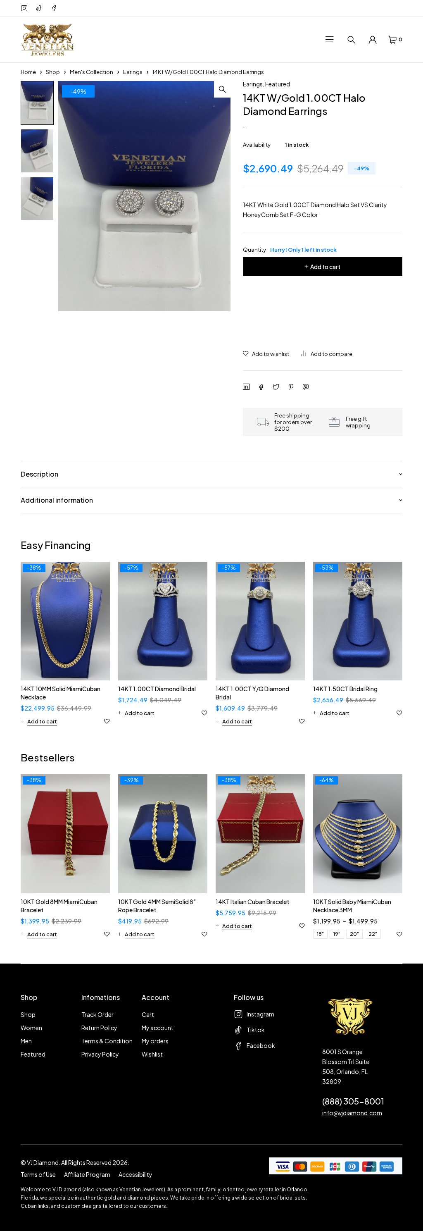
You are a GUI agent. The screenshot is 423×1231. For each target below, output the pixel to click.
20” (354, 934)
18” (320, 934)
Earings (133, 72)
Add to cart (325, 266)
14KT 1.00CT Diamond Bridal (157, 688)
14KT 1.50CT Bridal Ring (345, 688)
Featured (277, 84)
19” (336, 934)
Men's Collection (91, 72)
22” (372, 934)
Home (28, 72)
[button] (222, 89)
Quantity (290, 249)
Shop (53, 72)
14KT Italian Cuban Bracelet (252, 901)
